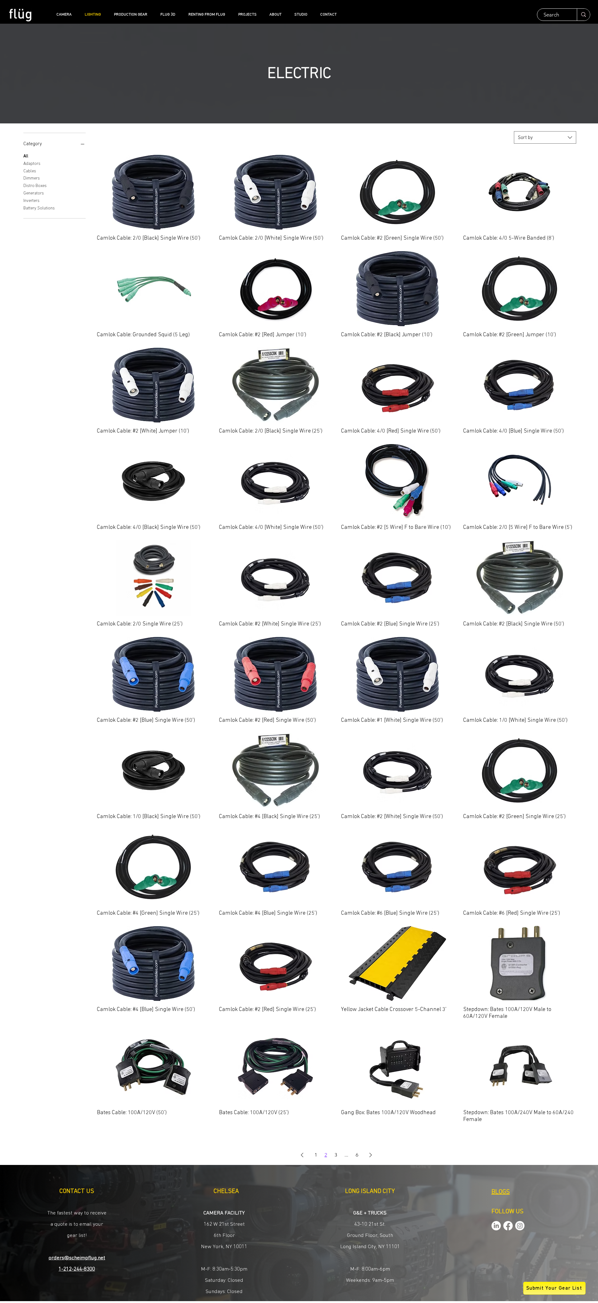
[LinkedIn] (496, 1225)
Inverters (31, 201)
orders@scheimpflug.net (77, 1258)
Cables (29, 171)
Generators (33, 193)
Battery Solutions (39, 208)
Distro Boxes (35, 186)
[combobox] (545, 137)
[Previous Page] (302, 1155)
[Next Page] (370, 1155)
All (25, 156)
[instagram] (519, 1225)
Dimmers (31, 178)
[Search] (583, 15)
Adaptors (31, 163)
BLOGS (500, 1192)
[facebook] (508, 1225)
